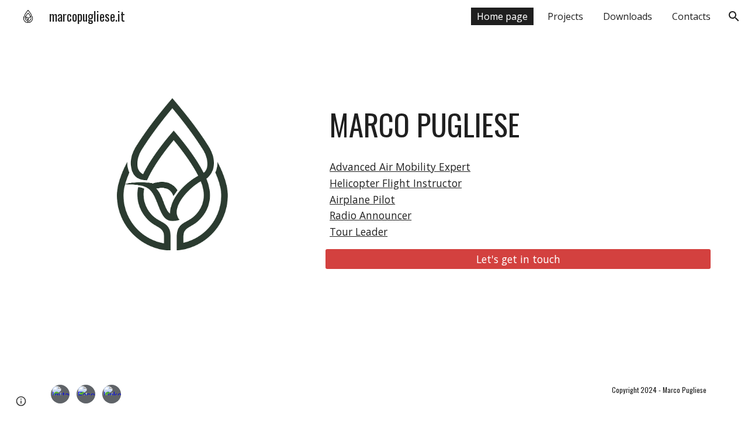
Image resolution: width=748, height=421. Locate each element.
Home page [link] (502, 16)
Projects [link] (565, 16)
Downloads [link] (627, 16)
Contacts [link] (691, 16)
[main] (518, 124)
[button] (734, 16)
